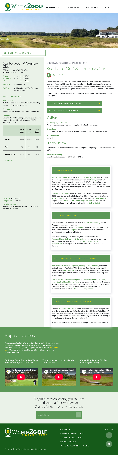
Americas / (52, 63)
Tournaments (52, 8)
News (108, 8)
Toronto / (64, 63)
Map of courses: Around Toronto (65, 110)
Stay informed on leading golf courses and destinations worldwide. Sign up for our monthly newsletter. (59, 402)
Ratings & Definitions (72, 433)
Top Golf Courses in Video (74, 445)
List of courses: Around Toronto (65, 103)
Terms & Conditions (71, 437)
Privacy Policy (68, 441)
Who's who (73, 8)
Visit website (19, 84)
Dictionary (92, 8)
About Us (65, 429)
